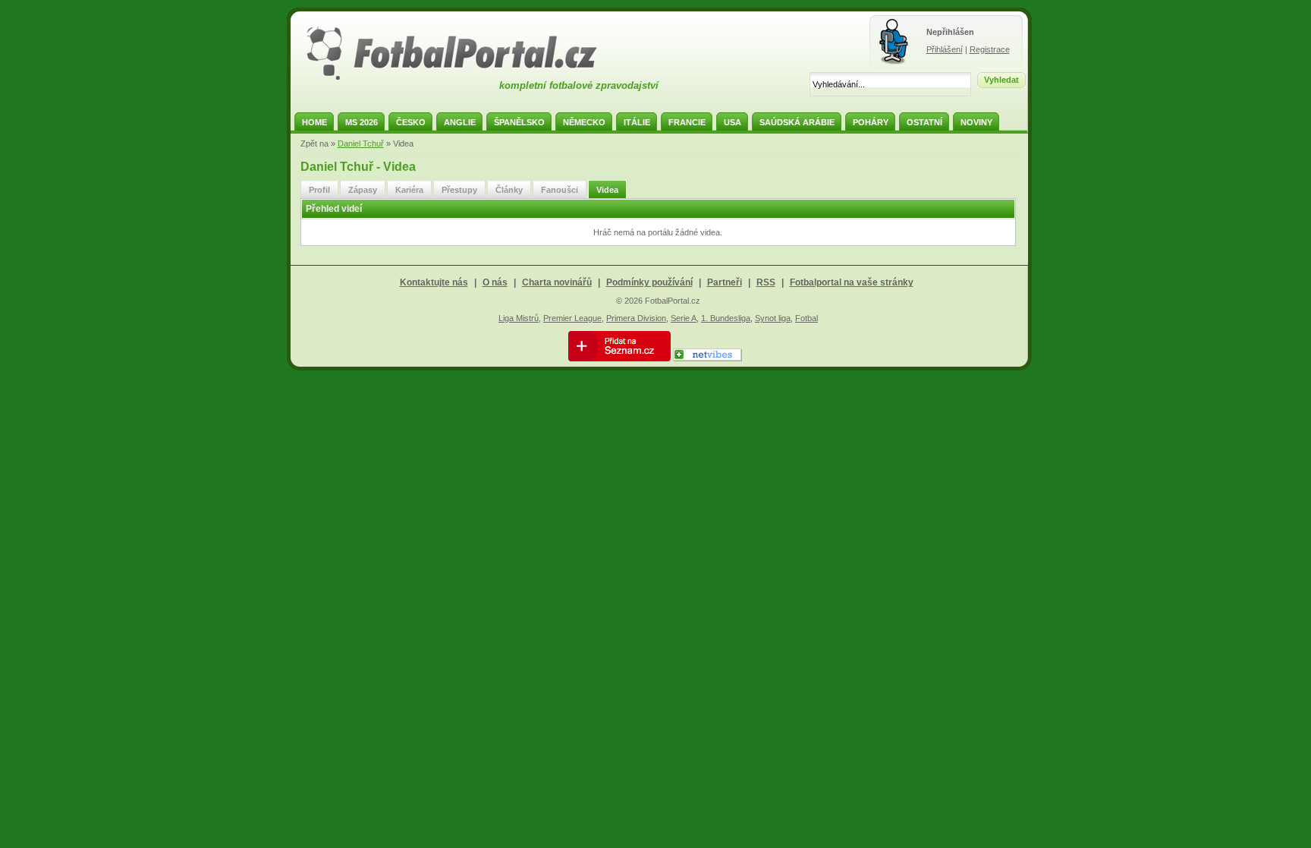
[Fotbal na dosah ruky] (465, 78)
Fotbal (806, 318)
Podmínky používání (649, 282)
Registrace (990, 49)
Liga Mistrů (518, 318)
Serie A (683, 318)
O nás (495, 282)
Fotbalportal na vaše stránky (851, 282)
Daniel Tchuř (361, 143)
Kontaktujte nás (434, 282)
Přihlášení (944, 49)
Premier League (572, 318)
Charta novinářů (557, 282)
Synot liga (773, 318)
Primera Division (636, 318)
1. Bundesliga (725, 318)
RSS (765, 282)
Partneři (724, 282)
